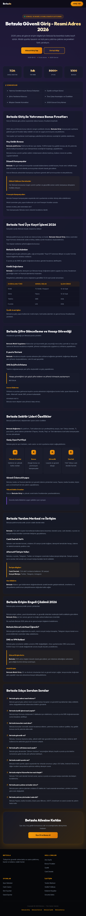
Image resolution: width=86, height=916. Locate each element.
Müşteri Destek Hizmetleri (19, 102)
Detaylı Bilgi (54, 50)
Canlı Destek (49, 871)
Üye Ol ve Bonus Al (43, 835)
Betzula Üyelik (48, 910)
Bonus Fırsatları (50, 864)
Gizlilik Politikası (50, 887)
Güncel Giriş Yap (31, 50)
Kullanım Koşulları (50, 891)
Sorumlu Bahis (49, 895)
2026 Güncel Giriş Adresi (56, 102)
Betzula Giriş (26, 910)
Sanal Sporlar (7, 895)
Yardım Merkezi (50, 883)
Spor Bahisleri (7, 883)
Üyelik (47, 868)
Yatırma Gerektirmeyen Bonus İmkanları (24, 91)
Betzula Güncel (37, 910)
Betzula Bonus (59, 910)
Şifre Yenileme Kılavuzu (18, 97)
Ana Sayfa (48, 860)
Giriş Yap (77, 4)
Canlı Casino (7, 887)
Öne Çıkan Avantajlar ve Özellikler (60, 97)
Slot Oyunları (7, 891)
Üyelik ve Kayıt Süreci (55, 91)
